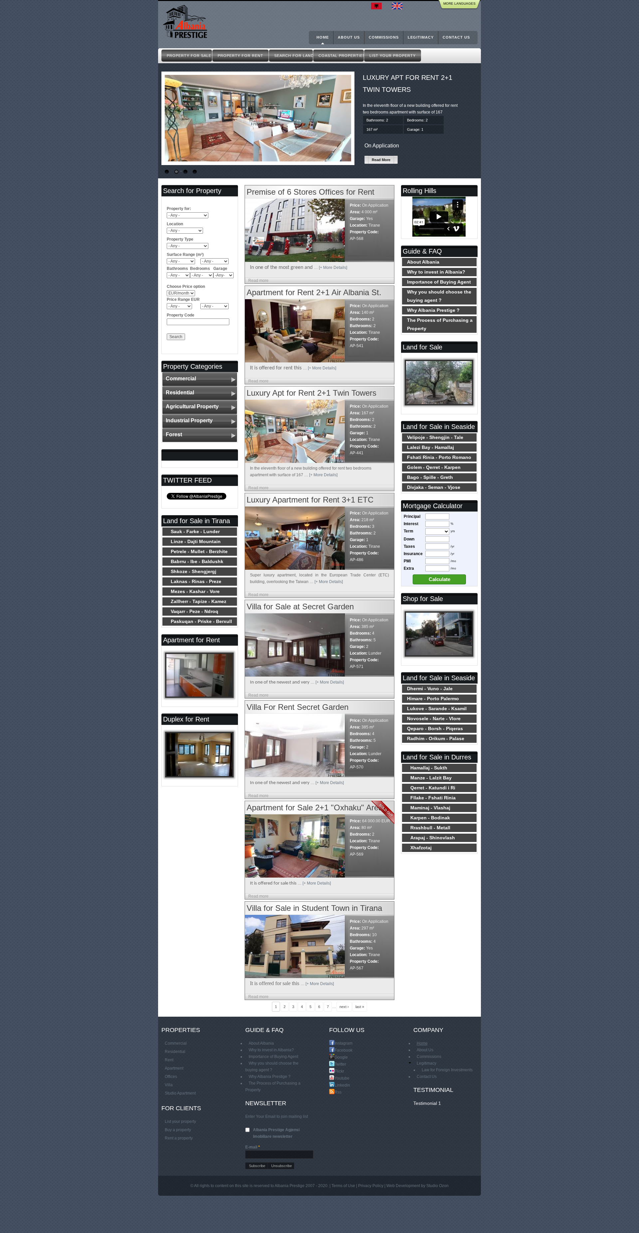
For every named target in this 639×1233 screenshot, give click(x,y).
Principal (412, 516)
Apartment (174, 1068)
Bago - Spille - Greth (430, 477)
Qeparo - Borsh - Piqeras (435, 728)
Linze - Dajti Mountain (196, 541)
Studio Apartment (180, 1093)
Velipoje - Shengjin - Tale (435, 437)
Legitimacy (421, 37)
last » (359, 1007)
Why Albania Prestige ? (433, 310)
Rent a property (179, 1138)
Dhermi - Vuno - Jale (430, 688)
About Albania (423, 262)
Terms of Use (343, 1185)
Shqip (378, 6)
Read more (258, 280)
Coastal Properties (341, 56)
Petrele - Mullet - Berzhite (199, 551)
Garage (220, 268)
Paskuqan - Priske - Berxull (201, 621)
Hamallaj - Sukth (428, 767)
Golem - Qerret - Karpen (434, 467)
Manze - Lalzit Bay (431, 777)
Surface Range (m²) (185, 254)
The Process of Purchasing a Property (440, 324)
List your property (180, 1121)
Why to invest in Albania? (436, 272)
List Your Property (392, 56)
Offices (171, 1076)
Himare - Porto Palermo (433, 698)
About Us (349, 37)
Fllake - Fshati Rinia (433, 797)
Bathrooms (177, 268)
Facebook (337, 1050)
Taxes (409, 546)
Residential (180, 392)
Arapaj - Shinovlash (432, 837)
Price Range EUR (183, 299)
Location (175, 224)
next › (344, 1007)
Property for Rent (240, 56)
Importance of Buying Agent (439, 282)
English (399, 6)
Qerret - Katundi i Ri (432, 787)
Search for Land (293, 56)
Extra (409, 568)
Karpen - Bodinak (430, 817)
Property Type (180, 239)
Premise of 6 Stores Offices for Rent (310, 191)
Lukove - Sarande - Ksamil (437, 708)
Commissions (384, 37)
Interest (411, 523)
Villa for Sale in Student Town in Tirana (314, 908)
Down (409, 539)
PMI (407, 561)
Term (408, 531)
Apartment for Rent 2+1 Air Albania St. (314, 292)
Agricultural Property (192, 406)
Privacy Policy (370, 1185)
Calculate (439, 579)
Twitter (337, 1064)
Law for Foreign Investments (447, 1070)
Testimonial (425, 1103)
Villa (169, 1085)
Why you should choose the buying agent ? (439, 296)
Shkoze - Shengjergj (193, 571)
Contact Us (456, 37)
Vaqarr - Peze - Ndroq (194, 611)
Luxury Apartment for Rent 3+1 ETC (310, 499)
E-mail (252, 1147)
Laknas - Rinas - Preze (196, 581)
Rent (169, 1060)
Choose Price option (186, 286)
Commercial (181, 378)
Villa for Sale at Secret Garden (300, 606)
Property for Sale (189, 56)
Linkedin (337, 1085)
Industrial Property (189, 420)
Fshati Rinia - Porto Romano (439, 457)
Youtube (337, 1078)
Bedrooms (200, 268)
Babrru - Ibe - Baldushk (197, 561)
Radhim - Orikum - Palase (435, 738)
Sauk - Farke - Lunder (195, 531)
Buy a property (178, 1130)
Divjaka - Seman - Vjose (433, 487)
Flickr (337, 1071)
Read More (381, 160)
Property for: (179, 208)
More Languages (459, 3)
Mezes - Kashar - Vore (195, 591)
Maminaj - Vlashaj (430, 807)
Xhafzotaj (421, 847)
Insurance (413, 553)
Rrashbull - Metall (430, 827)
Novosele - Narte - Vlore (434, 718)
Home (323, 37)
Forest (174, 434)
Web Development (403, 1185)
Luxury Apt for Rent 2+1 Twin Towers (311, 392)
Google (337, 1057)
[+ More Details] (333, 267)
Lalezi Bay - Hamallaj (430, 447)
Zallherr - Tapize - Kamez (198, 601)
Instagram (337, 1043)
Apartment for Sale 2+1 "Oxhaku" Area (315, 807)
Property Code (180, 315)
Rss (337, 1092)
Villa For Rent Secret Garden (297, 707)
